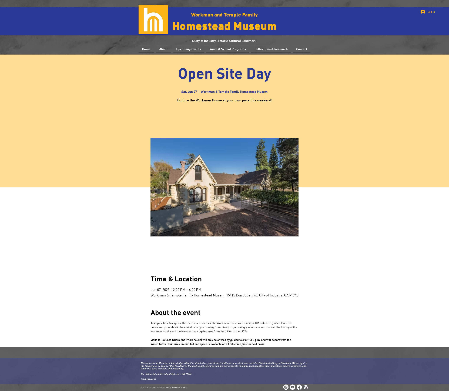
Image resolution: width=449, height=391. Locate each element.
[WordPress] (286, 387)
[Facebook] (299, 387)
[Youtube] (292, 387)
